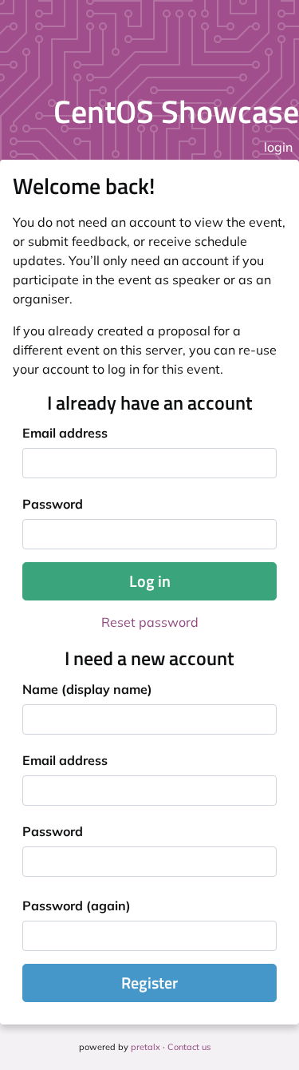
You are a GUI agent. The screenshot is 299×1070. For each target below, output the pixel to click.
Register (149, 982)
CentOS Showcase (176, 111)
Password (52, 504)
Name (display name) (87, 689)
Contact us (188, 1046)
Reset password (150, 622)
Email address (65, 433)
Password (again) (76, 905)
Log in (150, 581)
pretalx (145, 1046)
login (278, 147)
